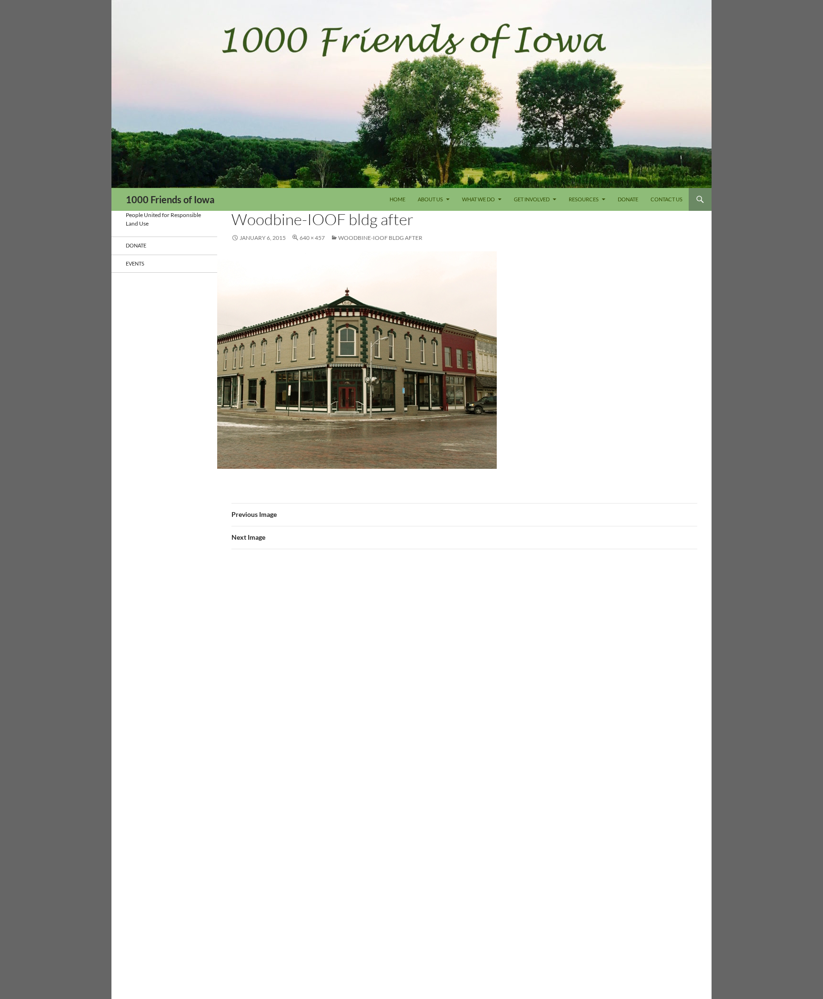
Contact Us (666, 199)
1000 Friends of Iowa (170, 199)
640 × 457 (312, 237)
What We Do (478, 199)
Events (135, 263)
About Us (430, 199)
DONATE (628, 199)
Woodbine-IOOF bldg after (380, 237)
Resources (584, 199)
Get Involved (532, 199)
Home (397, 199)
